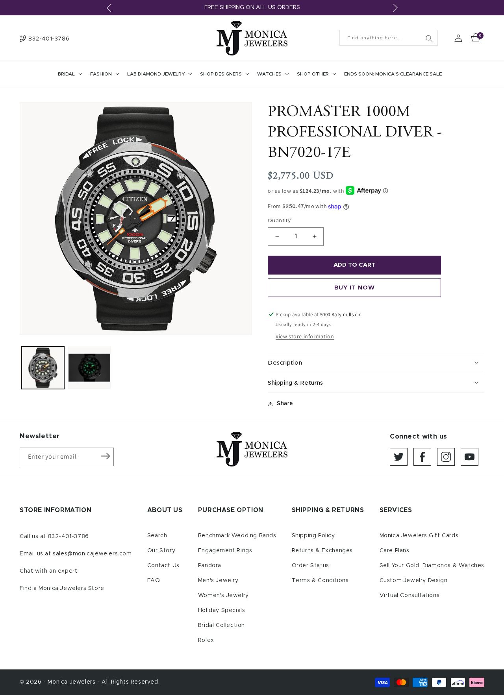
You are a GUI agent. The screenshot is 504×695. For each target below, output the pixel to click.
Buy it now (354, 288)
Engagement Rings (225, 550)
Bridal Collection (221, 625)
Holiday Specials (221, 610)
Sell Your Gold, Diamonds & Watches (432, 565)
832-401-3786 (68, 536)
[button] (69, 74)
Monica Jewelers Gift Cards (419, 535)
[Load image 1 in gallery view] (43, 368)
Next (395, 8)
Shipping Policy (313, 535)
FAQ (153, 580)
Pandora (209, 565)
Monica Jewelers (72, 682)
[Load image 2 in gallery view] (89, 368)
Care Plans (395, 550)
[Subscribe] (105, 456)
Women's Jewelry (223, 595)
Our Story (161, 550)
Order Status (310, 565)
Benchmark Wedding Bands (237, 535)
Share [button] (285, 403)
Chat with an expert (48, 571)
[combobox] (388, 38)
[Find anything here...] (429, 38)
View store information (305, 336)
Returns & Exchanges (322, 550)
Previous (109, 8)
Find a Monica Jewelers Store (62, 588)
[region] (252, 7)
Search (157, 535)
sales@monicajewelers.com (92, 554)
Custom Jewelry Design (414, 580)
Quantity (279, 220)
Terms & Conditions (320, 580)
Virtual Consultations (410, 595)
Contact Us (163, 565)
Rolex (206, 640)
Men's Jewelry (218, 580)
